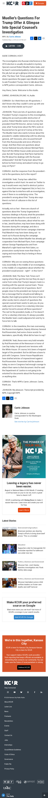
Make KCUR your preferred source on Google (24, 604)
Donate (41, 3)
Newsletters (8, 721)
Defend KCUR (24, 667)
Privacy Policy (9, 769)
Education (21, 545)
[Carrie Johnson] (7, 411)
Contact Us (8, 735)
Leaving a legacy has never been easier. (24, 484)
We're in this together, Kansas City (24, 642)
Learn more (24, 510)
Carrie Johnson (15, 37)
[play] (3, 795)
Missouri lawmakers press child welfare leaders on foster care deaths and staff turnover (30, 584)
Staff (6, 730)
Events (6, 726)
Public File (7, 764)
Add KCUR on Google (24, 617)
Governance (8, 759)
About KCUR (8, 702)
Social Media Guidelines (12, 750)
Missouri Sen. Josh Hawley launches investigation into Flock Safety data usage (30, 567)
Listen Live (8, 707)
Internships (8, 745)
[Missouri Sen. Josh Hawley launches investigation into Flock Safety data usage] (9, 566)
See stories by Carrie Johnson (27, 421)
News (6, 711)
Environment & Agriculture (27, 528)
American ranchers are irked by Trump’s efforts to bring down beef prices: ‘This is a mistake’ (31, 533)
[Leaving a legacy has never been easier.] (24, 456)
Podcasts (7, 716)
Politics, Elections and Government (31, 562)
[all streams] (45, 795)
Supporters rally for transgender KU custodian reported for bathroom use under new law (31, 550)
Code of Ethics (9, 754)
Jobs (6, 740)
